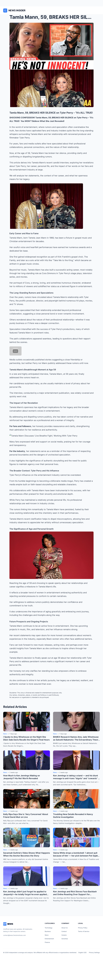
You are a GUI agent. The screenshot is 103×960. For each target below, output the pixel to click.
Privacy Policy (82, 928)
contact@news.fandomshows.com (14, 935)
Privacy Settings (94, 952)
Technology (48, 928)
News (47, 935)
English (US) (82, 952)
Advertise (64, 939)
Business (48, 931)
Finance (47, 942)
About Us (64, 928)
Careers (64, 935)
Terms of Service (83, 931)
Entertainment (49, 939)
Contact (64, 931)
